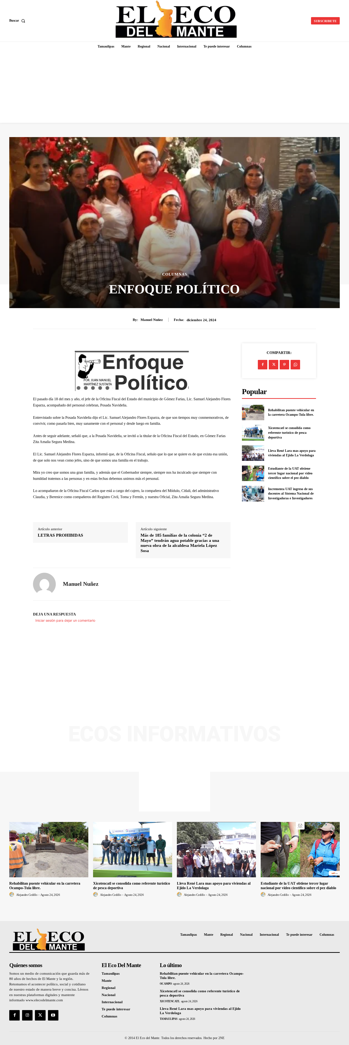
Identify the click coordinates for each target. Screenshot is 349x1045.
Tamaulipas (169, 1019)
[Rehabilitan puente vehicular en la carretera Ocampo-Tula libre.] (253, 412)
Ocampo (166, 983)
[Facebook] (262, 364)
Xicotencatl (170, 1001)
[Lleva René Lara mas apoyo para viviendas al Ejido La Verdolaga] (253, 453)
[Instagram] (27, 1015)
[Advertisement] (174, 87)
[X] (273, 364)
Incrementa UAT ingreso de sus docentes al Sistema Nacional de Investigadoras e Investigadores (291, 493)
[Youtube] (53, 1015)
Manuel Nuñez (152, 320)
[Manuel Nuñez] (44, 584)
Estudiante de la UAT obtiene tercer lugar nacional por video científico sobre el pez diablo (290, 473)
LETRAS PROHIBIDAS (60, 535)
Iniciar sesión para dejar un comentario (65, 620)
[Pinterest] (284, 364)
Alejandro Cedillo (27, 895)
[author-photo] (12, 894)
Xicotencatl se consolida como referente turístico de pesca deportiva (289, 432)
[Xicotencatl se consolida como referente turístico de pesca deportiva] (253, 432)
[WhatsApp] (295, 364)
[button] (18, 21)
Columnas (174, 274)
